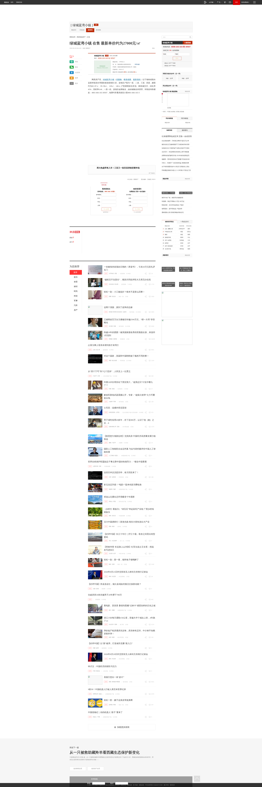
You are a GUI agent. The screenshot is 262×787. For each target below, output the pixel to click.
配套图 (182, 111)
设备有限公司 (112, 426)
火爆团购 (187, 43)
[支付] (225, 2)
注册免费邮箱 (244, 2)
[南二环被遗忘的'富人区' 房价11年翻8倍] (185, 258)
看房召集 (104, 185)
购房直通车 (137, 189)
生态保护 (114, 540)
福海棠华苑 (168, 237)
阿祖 (114, 704)
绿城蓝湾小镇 (99, 56)
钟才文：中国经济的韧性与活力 (102, 666)
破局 (97, 648)
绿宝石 (114, 515)
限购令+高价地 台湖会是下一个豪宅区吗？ (186, 284)
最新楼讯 (90, 30)
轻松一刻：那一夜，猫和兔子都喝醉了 (121, 560)
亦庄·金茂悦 (168, 240)
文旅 (94, 588)
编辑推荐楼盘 (169, 221)
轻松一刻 (121, 296)
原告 (116, 273)
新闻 (106, 273)
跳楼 (110, 296)
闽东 (113, 526)
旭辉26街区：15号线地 (168, 193)
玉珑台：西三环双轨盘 (186, 193)
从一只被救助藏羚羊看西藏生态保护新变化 (105, 752)
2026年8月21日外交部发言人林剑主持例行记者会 (126, 572)
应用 (12, 2)
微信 (76, 67)
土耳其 (117, 412)
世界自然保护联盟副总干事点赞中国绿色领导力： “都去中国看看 (117, 462)
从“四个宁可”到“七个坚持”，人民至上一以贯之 (109, 371)
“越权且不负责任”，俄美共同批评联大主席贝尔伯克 (127, 279)
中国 (100, 466)
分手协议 (111, 273)
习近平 (95, 376)
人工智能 (111, 455)
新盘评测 (165, 178)
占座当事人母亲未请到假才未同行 (103, 345)
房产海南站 (152, 173)
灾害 (98, 376)
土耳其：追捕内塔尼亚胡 (115, 408)
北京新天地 (168, 249)
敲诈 (110, 564)
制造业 (98, 671)
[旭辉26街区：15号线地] (168, 183)
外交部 (114, 576)
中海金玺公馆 (168, 231)
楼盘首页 (73, 30)
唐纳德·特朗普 (116, 681)
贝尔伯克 (111, 284)
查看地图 (137, 64)
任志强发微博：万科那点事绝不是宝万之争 (175, 141)
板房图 (173, 111)
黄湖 (116, 624)
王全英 (111, 553)
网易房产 (88, 48)
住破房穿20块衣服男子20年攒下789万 (105, 595)
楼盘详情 (115, 72)
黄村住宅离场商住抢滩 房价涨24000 (168, 284)
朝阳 (189, 234)
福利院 (115, 339)
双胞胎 (111, 339)
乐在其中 (111, 624)
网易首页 (6, 2)
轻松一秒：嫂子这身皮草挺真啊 (118, 700)
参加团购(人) (132, 72)
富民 (110, 515)
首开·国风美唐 (169, 246)
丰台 (189, 237)
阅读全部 (187, 91)
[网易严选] (219, 2)
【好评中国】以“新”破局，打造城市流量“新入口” (110, 643)
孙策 (113, 564)
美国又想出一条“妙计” (114, 677)
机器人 (116, 455)
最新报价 (137, 80)
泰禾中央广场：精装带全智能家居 (172, 197)
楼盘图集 (170, 91)
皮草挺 (111, 704)
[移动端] (205, 2)
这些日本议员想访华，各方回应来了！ (121, 472)
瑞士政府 (114, 360)
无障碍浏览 (19, 2)
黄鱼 (110, 526)
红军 (114, 553)
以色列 (124, 312)
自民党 (114, 477)
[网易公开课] (211, 2)
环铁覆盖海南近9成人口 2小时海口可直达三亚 (176, 170)
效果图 (169, 108)
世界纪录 (95, 694)
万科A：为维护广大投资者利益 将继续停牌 (175, 163)
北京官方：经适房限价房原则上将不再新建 (175, 152)
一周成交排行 (184, 221)
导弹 (114, 401)
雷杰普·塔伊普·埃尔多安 (115, 312)
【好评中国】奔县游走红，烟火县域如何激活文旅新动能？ (114, 584)
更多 (76, 83)
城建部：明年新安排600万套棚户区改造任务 (176, 159)
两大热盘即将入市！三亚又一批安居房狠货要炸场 (118, 168)
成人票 (98, 349)
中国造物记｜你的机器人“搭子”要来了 (105, 712)
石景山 (189, 231)
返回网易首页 (77, 768)
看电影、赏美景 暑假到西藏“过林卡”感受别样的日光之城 (129, 605)
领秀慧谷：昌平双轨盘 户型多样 (172, 209)
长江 (110, 540)
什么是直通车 (137, 212)
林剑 (110, 576)
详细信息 (82, 30)
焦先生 (114, 296)
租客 (113, 637)
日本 (110, 477)
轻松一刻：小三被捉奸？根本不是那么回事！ (124, 292)
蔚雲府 (166, 243)
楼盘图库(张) (122, 72)
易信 (76, 61)
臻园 (166, 234)
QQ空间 (77, 72)
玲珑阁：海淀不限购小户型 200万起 (173, 201)
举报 (153, 48)
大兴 (189, 240)
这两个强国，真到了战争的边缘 (118, 307)
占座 (94, 349)
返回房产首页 (95, 768)
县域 (97, 588)
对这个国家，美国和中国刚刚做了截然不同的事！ (126, 356)
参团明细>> (106, 212)
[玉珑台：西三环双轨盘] (185, 183)
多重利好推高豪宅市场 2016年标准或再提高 (175, 155)
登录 (236, 2)
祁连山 (111, 501)
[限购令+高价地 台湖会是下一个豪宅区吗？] (185, 273)
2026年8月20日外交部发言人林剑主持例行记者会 (126, 654)
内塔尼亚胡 (112, 412)
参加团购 (98, 30)
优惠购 (119, 80)
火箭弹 (111, 401)
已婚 (114, 326)
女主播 (111, 326)
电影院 (111, 489)
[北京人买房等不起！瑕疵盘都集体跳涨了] (168, 258)
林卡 (110, 610)
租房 (110, 637)
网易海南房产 (81, 37)
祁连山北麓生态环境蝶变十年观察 (119, 497)
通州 (189, 228)
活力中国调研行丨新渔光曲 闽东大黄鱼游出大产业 (126, 522)
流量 (94, 648)
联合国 (116, 284)
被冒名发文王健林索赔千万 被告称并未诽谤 (175, 144)
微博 (76, 78)
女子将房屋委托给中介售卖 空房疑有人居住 (175, 166)
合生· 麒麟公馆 (169, 228)
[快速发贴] (71, 56)
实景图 (178, 111)
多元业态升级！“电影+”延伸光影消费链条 (123, 484)
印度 (110, 389)
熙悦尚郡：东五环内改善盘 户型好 (173, 205)
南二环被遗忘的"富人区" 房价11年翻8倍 (186, 269)
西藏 (113, 610)
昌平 (189, 243)
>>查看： (164, 111)
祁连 (114, 501)
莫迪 (113, 389)
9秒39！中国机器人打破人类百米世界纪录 (107, 689)
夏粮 (110, 442)
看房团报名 (106, 189)
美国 (110, 360)
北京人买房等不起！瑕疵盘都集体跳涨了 (168, 269)
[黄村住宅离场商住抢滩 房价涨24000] (168, 273)
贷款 (118, 426)
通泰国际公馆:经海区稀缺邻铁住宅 (173, 212)
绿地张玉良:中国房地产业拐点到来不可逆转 (175, 148)
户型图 (169, 111)
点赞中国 (95, 466)
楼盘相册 (127, 80)
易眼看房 (165, 255)
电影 (114, 489)
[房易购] (95, 183)
